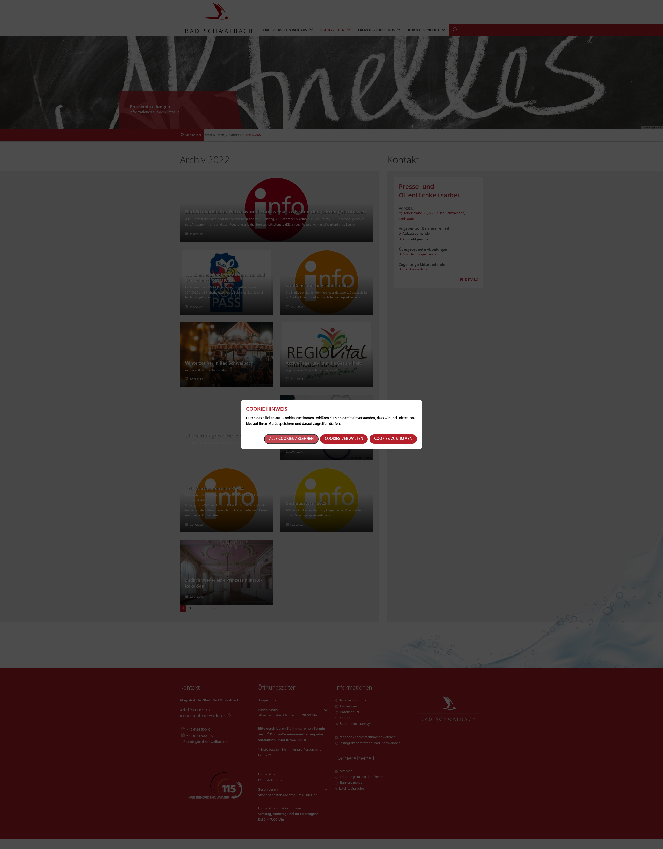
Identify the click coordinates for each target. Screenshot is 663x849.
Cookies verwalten (344, 439)
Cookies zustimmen (393, 439)
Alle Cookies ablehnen (291, 439)
